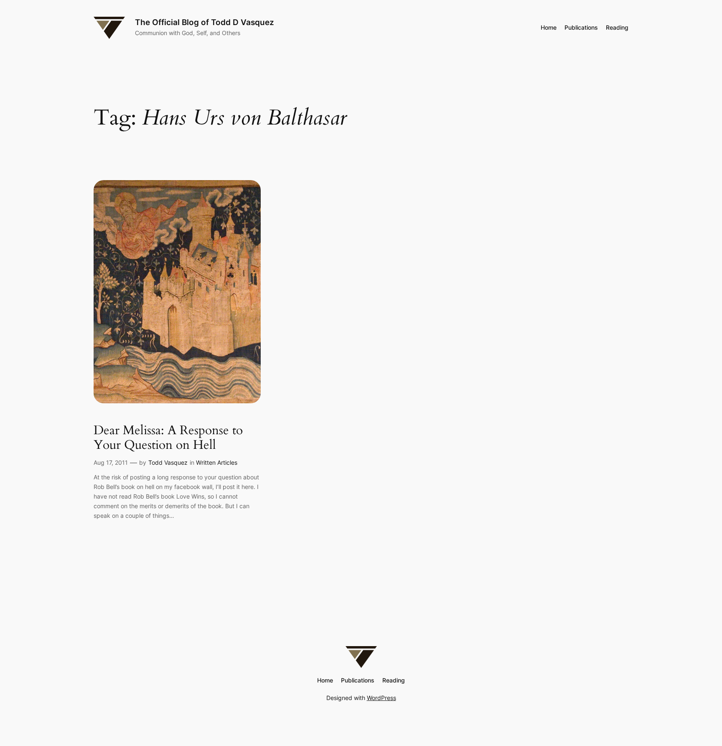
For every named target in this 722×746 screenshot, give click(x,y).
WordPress (381, 697)
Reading (617, 27)
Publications (581, 27)
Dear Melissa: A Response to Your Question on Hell (168, 438)
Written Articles (216, 462)
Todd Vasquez (168, 462)
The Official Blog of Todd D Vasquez (204, 22)
